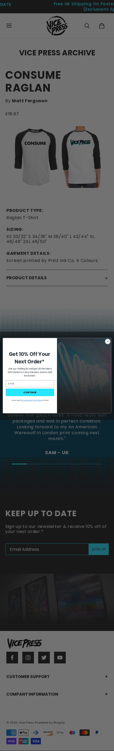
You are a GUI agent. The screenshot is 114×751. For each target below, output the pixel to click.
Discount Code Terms (27, 400)
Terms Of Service (38, 400)
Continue (30, 392)
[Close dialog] (107, 341)
